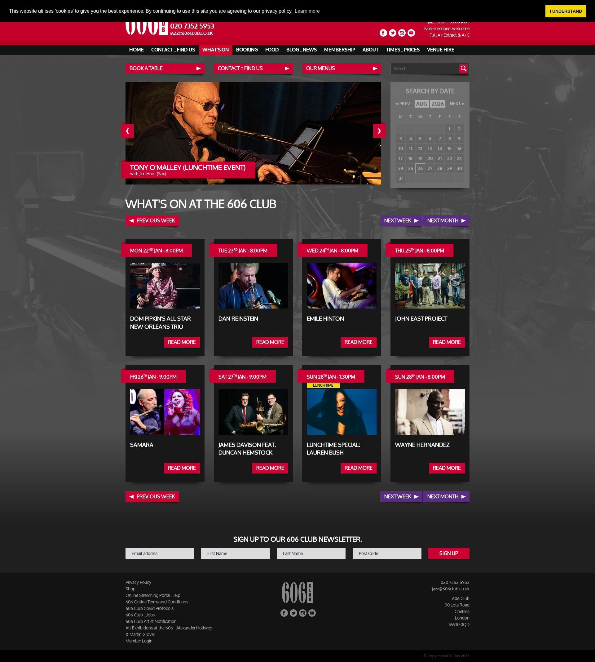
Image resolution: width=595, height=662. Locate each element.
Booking (247, 50)
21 (440, 158)
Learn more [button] (307, 11)
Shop (130, 588)
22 (449, 158)
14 (440, 148)
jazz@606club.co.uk (191, 33)
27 (430, 168)
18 (410, 158)
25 (410, 168)
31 (401, 178)
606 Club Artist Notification (151, 621)
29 (449, 168)
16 (459, 148)
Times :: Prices (403, 50)
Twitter (392, 33)
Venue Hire (440, 50)
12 (420, 148)
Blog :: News (301, 50)
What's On (215, 50)
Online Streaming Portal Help (153, 595)
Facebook (383, 33)
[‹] (132, 131)
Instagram (402, 33)
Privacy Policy (138, 582)
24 (400, 168)
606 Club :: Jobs (140, 614)
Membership (339, 50)
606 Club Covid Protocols (150, 608)
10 (401, 148)
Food (272, 50)
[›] (384, 131)
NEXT (455, 104)
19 (420, 158)
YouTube (411, 33)
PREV (404, 104)
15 (449, 148)
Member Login (139, 641)
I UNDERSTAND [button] (566, 11)
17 (401, 158)
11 (410, 148)
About (371, 50)
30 (459, 168)
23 (459, 158)
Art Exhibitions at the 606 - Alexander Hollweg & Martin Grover (169, 631)
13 (430, 148)
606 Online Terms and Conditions (157, 601)
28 (439, 168)
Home (136, 50)
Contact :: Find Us (173, 50)
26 (420, 168)
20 (430, 158)
